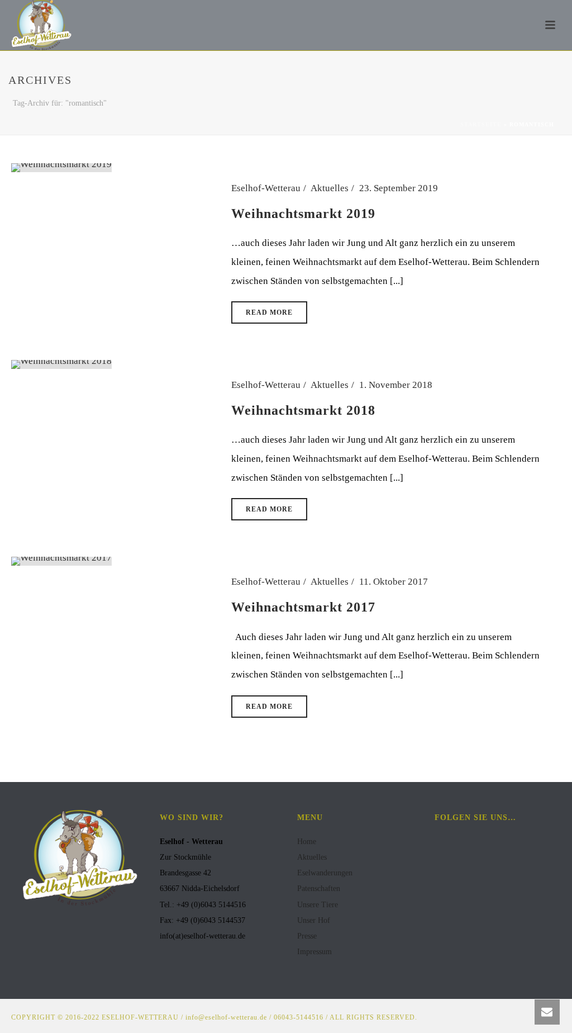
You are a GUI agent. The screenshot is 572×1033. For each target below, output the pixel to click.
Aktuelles (330, 188)
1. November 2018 (395, 385)
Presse (307, 936)
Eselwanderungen (324, 873)
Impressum (314, 951)
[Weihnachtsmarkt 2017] (61, 560)
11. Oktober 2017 (393, 581)
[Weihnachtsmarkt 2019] (61, 167)
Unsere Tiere (317, 905)
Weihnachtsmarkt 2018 (303, 410)
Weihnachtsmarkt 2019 (303, 213)
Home (306, 841)
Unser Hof (313, 920)
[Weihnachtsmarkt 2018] (61, 363)
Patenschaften (318, 888)
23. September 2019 (398, 188)
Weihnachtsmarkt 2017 (303, 607)
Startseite (481, 124)
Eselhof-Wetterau (266, 188)
